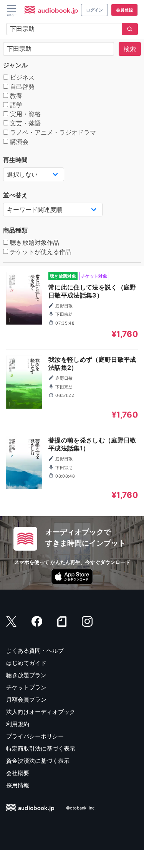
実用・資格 (24, 114)
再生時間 (15, 160)
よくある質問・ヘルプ (35, 650)
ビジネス (21, 77)
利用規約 (17, 724)
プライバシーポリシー (35, 736)
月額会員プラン (26, 699)
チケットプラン (26, 687)
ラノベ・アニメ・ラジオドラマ (52, 132)
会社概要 (17, 773)
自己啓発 (21, 86)
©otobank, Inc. (81, 808)
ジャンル (15, 65)
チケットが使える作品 (39, 251)
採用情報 (17, 785)
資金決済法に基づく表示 (38, 760)
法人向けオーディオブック (40, 711)
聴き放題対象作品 (33, 242)
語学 (15, 105)
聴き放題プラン (26, 675)
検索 (130, 49)
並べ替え (15, 195)
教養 (15, 95)
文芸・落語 (24, 123)
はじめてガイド (26, 662)
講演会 (18, 141)
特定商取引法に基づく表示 (40, 748)
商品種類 (15, 230)
